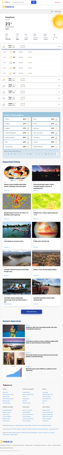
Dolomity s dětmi (26, 420)
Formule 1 (44, 400)
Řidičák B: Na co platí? (47, 416)
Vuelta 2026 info (26, 392)
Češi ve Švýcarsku (27, 416)
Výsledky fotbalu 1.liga (47, 394)
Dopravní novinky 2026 (47, 414)
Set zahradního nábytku (42, 429)
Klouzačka (34, 429)
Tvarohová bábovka (7, 416)
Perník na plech (6, 420)
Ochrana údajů (29, 445)
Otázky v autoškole (46, 418)
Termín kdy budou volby (8, 398)
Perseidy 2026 (27, 425)
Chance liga (45, 392)
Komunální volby (6, 403)
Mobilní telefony (16, 432)
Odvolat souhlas (56, 445)
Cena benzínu (35, 425)
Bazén (10, 429)
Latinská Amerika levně (28, 418)
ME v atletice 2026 (46, 398)
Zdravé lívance (6, 414)
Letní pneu (40, 432)
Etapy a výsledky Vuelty (28, 394)
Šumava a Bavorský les (28, 414)
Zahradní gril (51, 429)
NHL (43, 403)
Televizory (52, 432)
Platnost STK (45, 420)
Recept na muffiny (7, 412)
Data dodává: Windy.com (40, 445)
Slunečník (29, 429)
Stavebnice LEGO (25, 432)
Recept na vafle (6, 418)
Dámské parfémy (33, 432)
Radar (49, 445)
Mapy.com (12, 425)
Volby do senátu (6, 400)
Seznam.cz (57, 2)
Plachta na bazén (16, 429)
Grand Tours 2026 (27, 403)
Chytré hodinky (6, 434)
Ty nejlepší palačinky (7, 410)
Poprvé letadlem (26, 412)
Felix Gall (25, 400)
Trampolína (23, 429)
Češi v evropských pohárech (45, 425)
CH (30, 154)
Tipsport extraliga (46, 396)
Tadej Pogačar (26, 398)
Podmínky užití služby (18, 445)
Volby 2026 (5, 392)
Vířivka (56, 429)
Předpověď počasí (20, 425)
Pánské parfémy (13, 434)
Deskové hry (46, 432)
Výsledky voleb (6, 396)
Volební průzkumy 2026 (8, 394)
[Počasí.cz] (8, 7)
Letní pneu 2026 (46, 410)
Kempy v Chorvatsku (27, 410)
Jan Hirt (24, 396)
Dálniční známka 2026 (47, 412)
